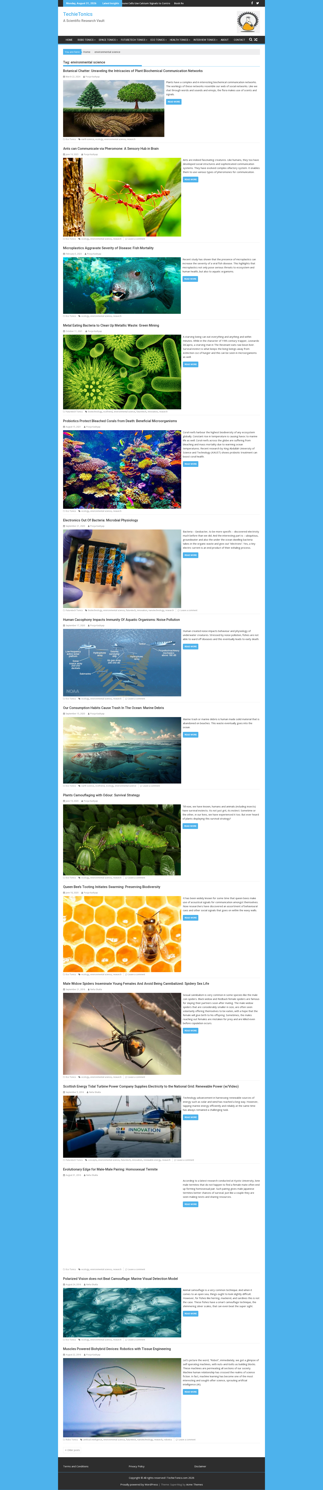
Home (69, 39)
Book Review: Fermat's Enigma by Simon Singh (139, 3)
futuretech (141, 411)
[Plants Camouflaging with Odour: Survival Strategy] (122, 806)
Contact (239, 39)
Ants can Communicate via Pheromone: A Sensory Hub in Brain (111, 149)
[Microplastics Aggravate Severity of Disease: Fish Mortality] (122, 259)
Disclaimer (200, 1466)
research (131, 139)
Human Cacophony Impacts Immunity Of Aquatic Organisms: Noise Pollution (121, 620)
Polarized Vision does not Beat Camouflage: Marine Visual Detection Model (120, 1279)
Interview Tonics (204, 39)
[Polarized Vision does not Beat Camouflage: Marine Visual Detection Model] (122, 1290)
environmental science (115, 139)
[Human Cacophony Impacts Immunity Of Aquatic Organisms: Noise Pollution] (122, 631)
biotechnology (95, 411)
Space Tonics (107, 39)
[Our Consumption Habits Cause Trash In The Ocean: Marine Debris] (122, 719)
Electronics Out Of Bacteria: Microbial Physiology (100, 520)
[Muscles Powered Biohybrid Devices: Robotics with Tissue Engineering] (122, 1360)
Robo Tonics (86, 39)
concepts (92, 1160)
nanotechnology (156, 610)
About (225, 39)
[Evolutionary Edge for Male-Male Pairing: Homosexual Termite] (122, 1180)
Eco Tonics (158, 39)
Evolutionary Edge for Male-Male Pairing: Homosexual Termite (110, 1169)
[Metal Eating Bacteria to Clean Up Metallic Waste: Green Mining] (122, 336)
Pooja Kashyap (93, 76)
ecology (99, 139)
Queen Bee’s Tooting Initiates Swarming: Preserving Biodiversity (111, 887)
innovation (153, 411)
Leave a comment (136, 238)
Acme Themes (194, 1484)
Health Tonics (179, 39)
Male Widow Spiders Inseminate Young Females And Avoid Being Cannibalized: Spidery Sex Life (136, 984)
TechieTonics (78, 14)
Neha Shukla (96, 989)
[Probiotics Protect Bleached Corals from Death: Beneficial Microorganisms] (122, 432)
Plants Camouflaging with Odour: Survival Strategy (101, 795)
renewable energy (152, 1160)
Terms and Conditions (75, 1466)
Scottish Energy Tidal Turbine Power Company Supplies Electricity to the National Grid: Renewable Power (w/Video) (151, 1086)
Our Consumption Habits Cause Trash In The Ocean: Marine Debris (113, 708)
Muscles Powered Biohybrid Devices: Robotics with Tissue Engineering (117, 1349)
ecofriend (108, 411)
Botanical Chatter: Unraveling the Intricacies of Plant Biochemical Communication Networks (133, 71)
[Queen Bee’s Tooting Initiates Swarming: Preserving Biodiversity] (122, 898)
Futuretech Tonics (133, 39)
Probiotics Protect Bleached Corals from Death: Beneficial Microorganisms (120, 421)
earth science (87, 139)
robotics (168, 1439)
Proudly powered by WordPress (139, 1484)
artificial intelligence (92, 1439)
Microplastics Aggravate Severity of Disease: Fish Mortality (108, 248)
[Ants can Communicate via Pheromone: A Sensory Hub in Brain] (122, 160)
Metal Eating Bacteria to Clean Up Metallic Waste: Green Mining (111, 325)
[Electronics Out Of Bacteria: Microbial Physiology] (122, 531)
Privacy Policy (137, 1466)
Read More (174, 101)
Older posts (73, 1450)
